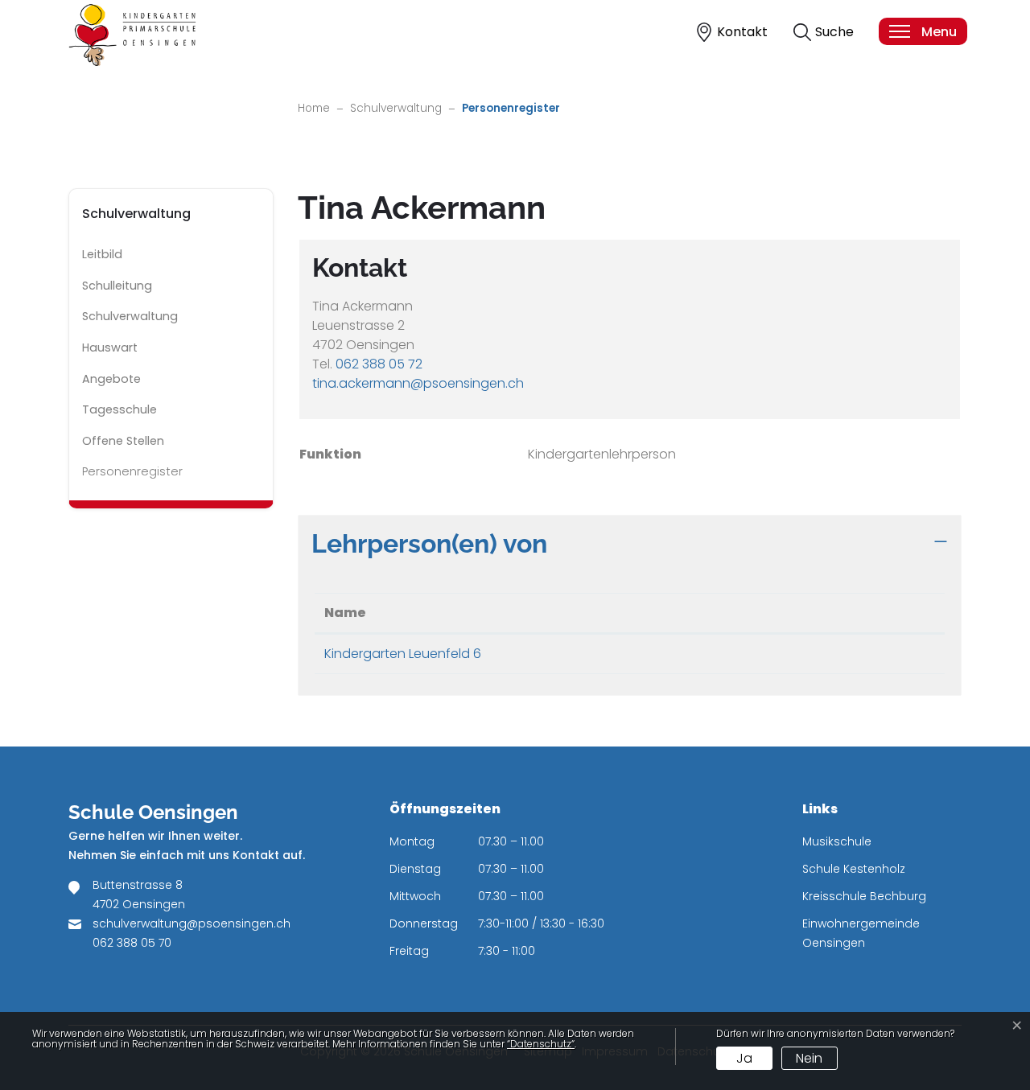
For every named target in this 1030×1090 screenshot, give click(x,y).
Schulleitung (117, 286)
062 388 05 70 (132, 943)
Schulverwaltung (130, 316)
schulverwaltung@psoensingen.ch (191, 923)
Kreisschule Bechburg (864, 896)
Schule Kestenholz (853, 869)
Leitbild (102, 254)
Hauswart (110, 347)
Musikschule (836, 841)
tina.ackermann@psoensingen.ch (418, 383)
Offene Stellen (123, 441)
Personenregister (132, 475)
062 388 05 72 (379, 364)
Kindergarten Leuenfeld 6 (402, 653)
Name (345, 612)
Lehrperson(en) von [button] (429, 543)
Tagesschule (119, 409)
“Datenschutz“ (541, 1044)
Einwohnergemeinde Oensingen (861, 933)
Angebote (111, 379)
